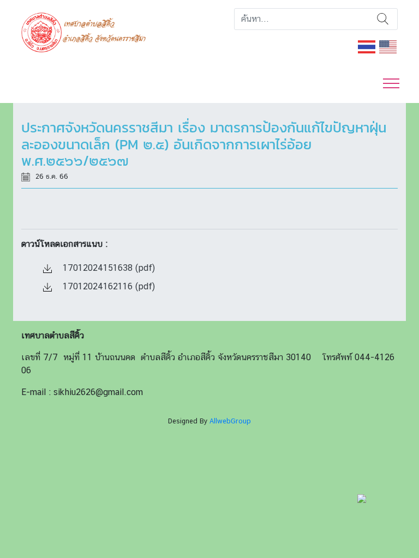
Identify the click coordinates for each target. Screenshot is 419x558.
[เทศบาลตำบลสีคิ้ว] (87, 31)
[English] (388, 46)
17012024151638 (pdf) (107, 268)
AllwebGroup (230, 421)
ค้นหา (382, 19)
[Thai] (367, 46)
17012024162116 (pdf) (107, 286)
